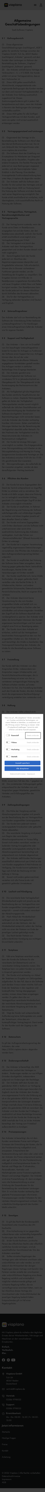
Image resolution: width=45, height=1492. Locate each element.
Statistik (14, 756)
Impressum (31, 774)
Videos (14, 742)
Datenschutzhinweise (17, 774)
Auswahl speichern (22, 763)
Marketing (15, 749)
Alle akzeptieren (22, 768)
